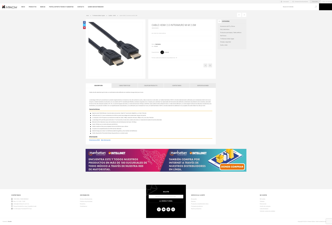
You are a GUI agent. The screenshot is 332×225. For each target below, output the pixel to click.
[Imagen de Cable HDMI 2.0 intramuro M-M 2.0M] (115, 49)
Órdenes (262, 201)
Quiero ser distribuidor (95, 7)
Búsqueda (316, 6)
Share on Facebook (84, 22)
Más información (105, 140)
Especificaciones (203, 85)
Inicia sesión (286, 1)
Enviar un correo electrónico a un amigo (210, 65)
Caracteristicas (124, 85)
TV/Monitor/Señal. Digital (227, 38)
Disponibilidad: (155, 52)
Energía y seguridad (225, 42)
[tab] (99, 85)
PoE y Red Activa (224, 29)
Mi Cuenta (262, 199)
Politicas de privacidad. (86, 201)
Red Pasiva (223, 35)
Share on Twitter (84, 25)
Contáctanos (176, 85)
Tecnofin (10, 221)
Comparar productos (197, 206)
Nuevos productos (196, 208)
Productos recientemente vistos (199, 204)
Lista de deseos (264, 208)
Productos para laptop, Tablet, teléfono (230, 32)
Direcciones (263, 204)
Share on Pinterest (84, 27)
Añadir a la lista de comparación (205, 65)
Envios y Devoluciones (86, 199)
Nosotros (82, 204)
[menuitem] (112, 199)
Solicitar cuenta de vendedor (267, 211)
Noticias (193, 201)
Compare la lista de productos (301, 1)
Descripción (98, 85)
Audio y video (223, 45)
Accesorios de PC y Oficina (227, 26)
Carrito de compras (265, 206)
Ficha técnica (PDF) (94, 140)
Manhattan (158, 44)
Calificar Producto (150, 85)
